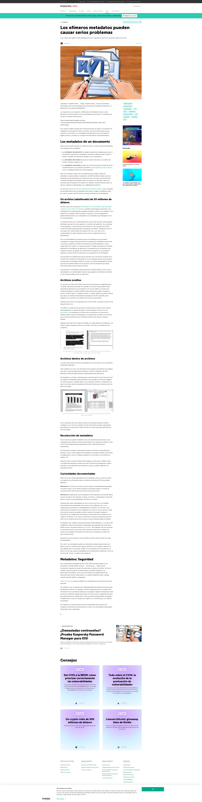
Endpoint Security (127, 772)
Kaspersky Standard (65, 765)
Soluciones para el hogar (67, 761)
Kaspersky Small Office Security (88, 765)
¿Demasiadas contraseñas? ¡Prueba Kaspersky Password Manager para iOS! (82, 634)
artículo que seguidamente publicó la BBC (87, 189)
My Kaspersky (137, 6)
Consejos (80, 669)
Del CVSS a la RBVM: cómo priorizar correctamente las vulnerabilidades (80, 678)
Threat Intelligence (128, 779)
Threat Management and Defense (131, 769)
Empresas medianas (107, 761)
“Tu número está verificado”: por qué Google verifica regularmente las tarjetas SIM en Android (132, 184)
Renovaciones (72, 11)
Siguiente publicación (67, 626)
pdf (136, 114)
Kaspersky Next (106, 765)
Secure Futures (115, 11)
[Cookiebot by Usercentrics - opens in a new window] (46, 799)
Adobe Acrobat (65, 581)
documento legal (66, 312)
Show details (60, 799)
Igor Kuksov (67, 43)
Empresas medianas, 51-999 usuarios (116, 1)
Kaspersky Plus (63, 767)
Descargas (81, 11)
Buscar (140, 22)
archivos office (128, 106)
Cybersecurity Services (128, 767)
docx (125, 111)
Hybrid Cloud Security (128, 774)
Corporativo (126, 761)
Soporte (89, 11)
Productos (62, 11)
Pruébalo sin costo (129, 16)
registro (88, 527)
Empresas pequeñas (86, 761)
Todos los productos (86, 769)
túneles (104, 505)
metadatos (65, 22)
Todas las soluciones (65, 772)
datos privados (128, 109)
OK (153, 789)
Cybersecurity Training (128, 777)
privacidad (126, 117)
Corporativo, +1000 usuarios (134, 1)
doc (135, 109)
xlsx (125, 119)
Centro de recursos (98, 11)
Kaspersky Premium (65, 769)
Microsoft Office (128, 114)
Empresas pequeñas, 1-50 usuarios (97, 1)
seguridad (134, 117)
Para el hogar (82, 1)
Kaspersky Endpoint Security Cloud (89, 767)
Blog (107, 11)
